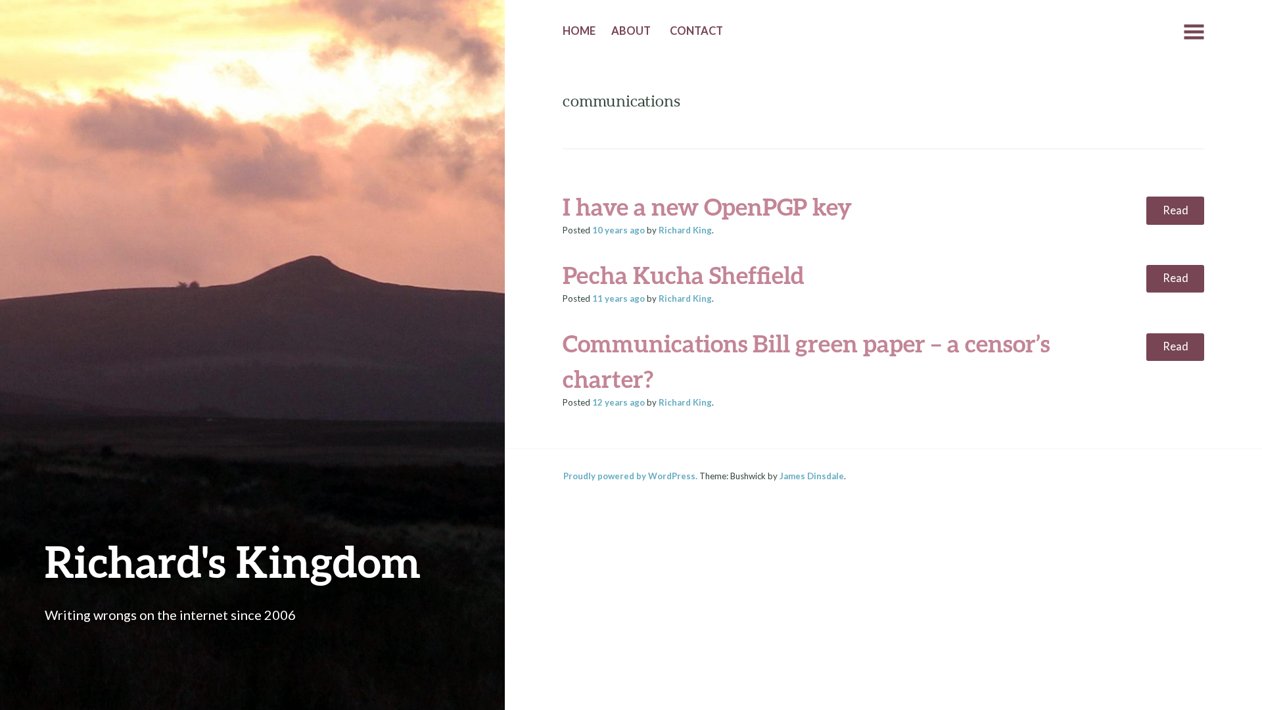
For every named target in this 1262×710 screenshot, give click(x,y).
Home (579, 30)
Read (1175, 210)
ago (618, 230)
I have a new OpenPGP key (707, 206)
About (631, 30)
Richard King (685, 230)
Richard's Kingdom (233, 561)
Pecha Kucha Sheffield (684, 274)
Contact (696, 30)
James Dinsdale (812, 476)
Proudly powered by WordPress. (630, 476)
